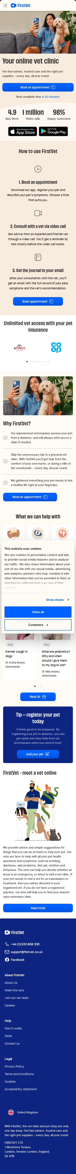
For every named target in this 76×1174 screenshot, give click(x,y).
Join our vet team (16, 998)
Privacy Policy (14, 1066)
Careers (10, 1005)
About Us (11, 983)
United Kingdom (27, 1112)
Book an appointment (34, 87)
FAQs (8, 1036)
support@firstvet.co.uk (26, 952)
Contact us (12, 1043)
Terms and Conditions (19, 1074)
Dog (10, 644)
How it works (13, 1028)
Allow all (38, 612)
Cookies (10, 1082)
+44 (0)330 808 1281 (25, 944)
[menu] (5, 5)
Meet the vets (14, 990)
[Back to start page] (20, 5)
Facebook (17, 960)
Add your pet (34, 754)
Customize (35, 624)
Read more (38, 908)
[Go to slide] (27, 361)
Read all (35, 697)
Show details (55, 599)
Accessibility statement (21, 1089)
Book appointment (34, 301)
